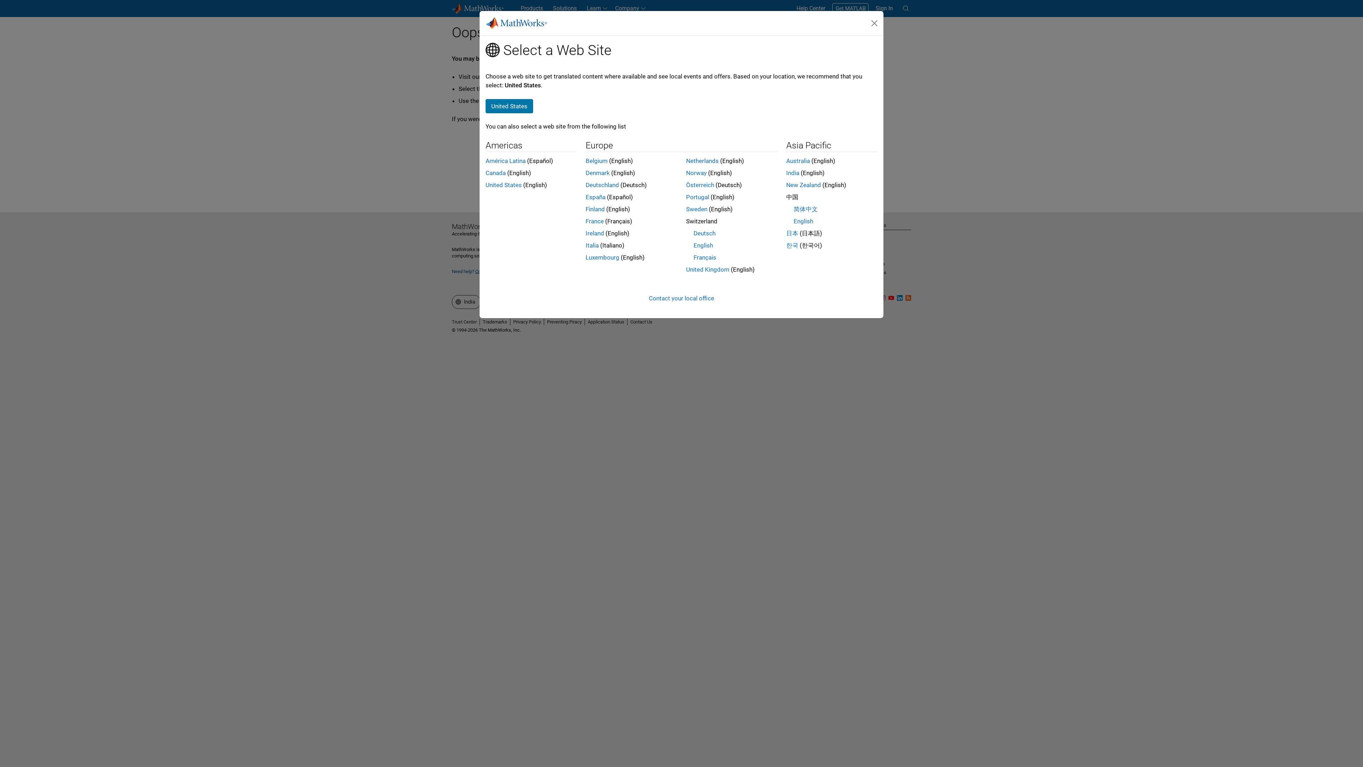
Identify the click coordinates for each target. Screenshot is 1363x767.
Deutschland (602, 185)
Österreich (700, 185)
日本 (792, 233)
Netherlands (702, 160)
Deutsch (705, 233)
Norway (696, 172)
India (792, 172)
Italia (592, 245)
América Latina (506, 160)
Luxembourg (602, 257)
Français (705, 257)
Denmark (598, 172)
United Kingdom (707, 269)
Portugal (697, 197)
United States (504, 185)
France (595, 221)
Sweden (696, 209)
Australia (798, 160)
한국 (792, 245)
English (703, 245)
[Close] (875, 23)
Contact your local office (681, 298)
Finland (595, 209)
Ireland (595, 233)
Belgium (597, 160)
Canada (496, 172)
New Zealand (803, 185)
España (596, 197)
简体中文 (806, 209)
